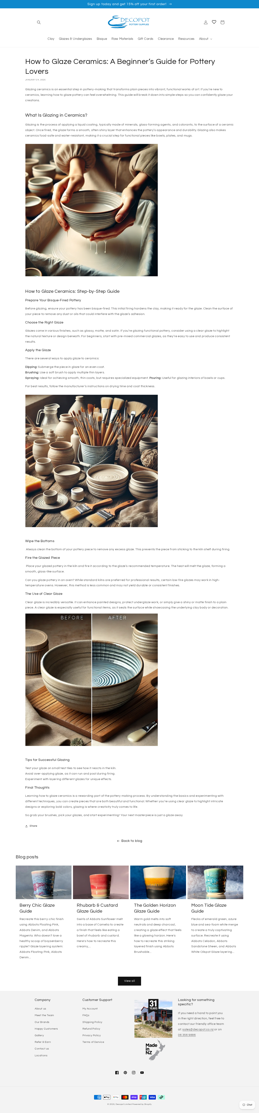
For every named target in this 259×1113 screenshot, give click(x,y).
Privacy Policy (91, 1035)
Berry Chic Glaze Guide (37, 908)
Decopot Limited (124, 1104)
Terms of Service (93, 1042)
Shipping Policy (92, 1022)
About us (40, 1008)
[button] (39, 22)
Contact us (42, 1048)
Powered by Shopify (142, 1104)
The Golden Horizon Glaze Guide (155, 908)
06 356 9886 (187, 1034)
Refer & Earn (43, 1042)
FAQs (85, 1015)
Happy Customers (46, 1028)
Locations (41, 1055)
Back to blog (131, 841)
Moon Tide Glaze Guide (209, 908)
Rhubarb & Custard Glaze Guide (97, 908)
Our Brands (42, 1022)
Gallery (39, 1035)
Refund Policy (91, 1028)
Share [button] (33, 826)
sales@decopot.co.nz (197, 1029)
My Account (90, 1008)
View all (129, 981)
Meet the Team (44, 1015)
